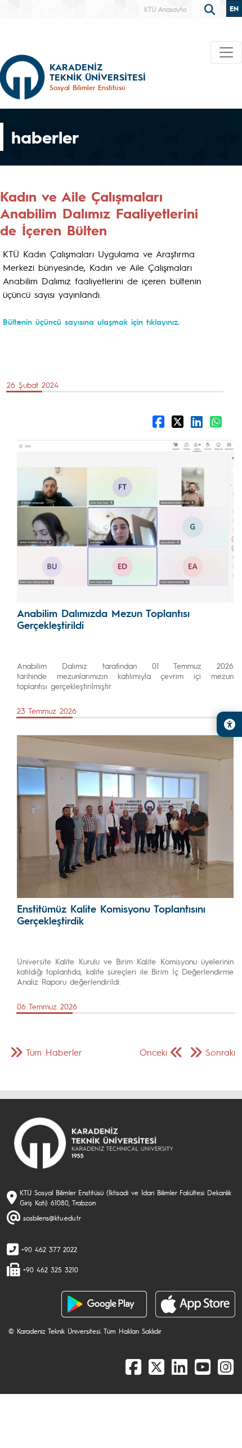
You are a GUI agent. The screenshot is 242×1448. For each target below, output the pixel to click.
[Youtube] (202, 1366)
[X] (156, 1366)
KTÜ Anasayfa (165, 9)
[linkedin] (179, 1366)
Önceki (153, 1052)
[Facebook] (133, 1366)
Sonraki (220, 1052)
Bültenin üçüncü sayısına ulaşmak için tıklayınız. (91, 321)
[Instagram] (226, 1366)
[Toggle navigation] (226, 52)
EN (234, 8)
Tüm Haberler (54, 1052)
